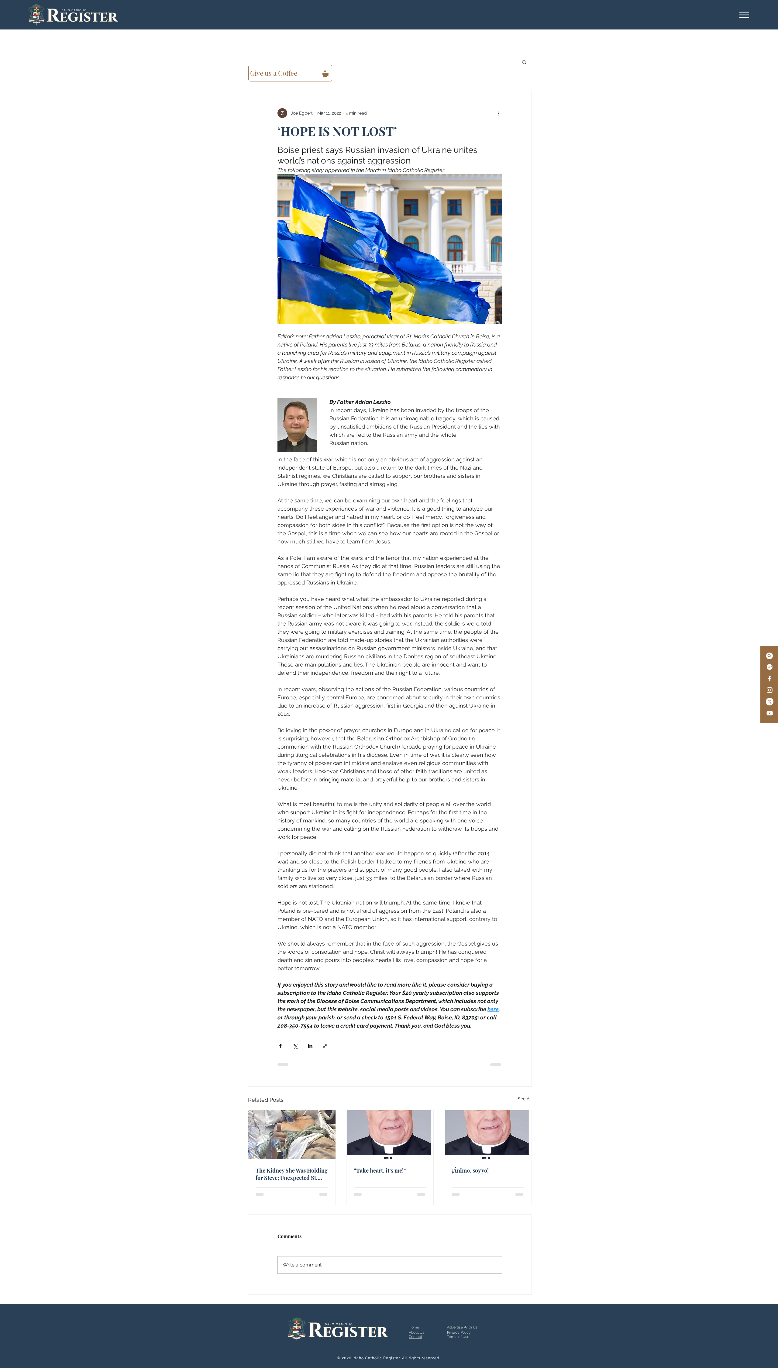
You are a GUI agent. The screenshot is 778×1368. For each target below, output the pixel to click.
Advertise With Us (462, 1327)
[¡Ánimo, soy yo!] (488, 1134)
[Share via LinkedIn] (310, 1046)
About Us (416, 1332)
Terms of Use (458, 1337)
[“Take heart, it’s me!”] (390, 1134)
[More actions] (498, 113)
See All (525, 1098)
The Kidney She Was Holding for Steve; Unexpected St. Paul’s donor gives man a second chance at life (292, 1174)
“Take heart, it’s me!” (380, 1170)
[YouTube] (769, 713)
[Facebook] (769, 678)
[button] (524, 61)
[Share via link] (325, 1046)
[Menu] (744, 14)
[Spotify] (769, 667)
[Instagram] (769, 690)
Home (414, 1327)
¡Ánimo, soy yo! (470, 1170)
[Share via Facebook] (280, 1046)
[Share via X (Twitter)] (295, 1046)
